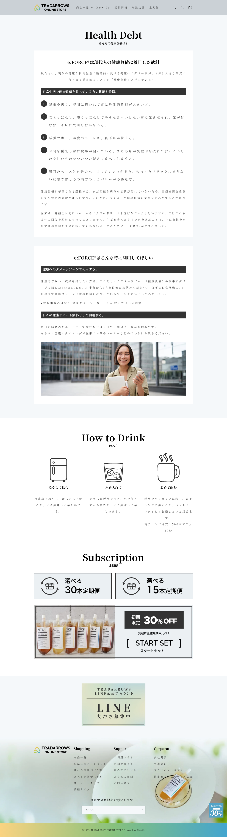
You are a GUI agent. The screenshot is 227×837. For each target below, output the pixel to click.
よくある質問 (124, 776)
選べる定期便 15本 (88, 770)
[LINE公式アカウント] (113, 725)
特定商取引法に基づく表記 (173, 776)
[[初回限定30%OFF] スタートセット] (113, 658)
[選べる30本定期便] (73, 598)
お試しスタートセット (90, 763)
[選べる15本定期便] (154, 598)
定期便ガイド (124, 763)
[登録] (141, 810)
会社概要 (160, 757)
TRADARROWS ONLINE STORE (107, 829)
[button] (84, 7)
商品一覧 (80, 757)
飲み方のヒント (125, 770)
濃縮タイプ (82, 789)
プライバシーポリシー (170, 770)
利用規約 (160, 763)
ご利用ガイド (124, 757)
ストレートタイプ (87, 783)
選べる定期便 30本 (88, 776)
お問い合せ (122, 783)
